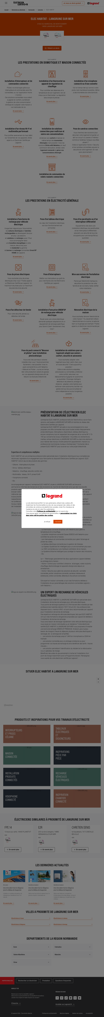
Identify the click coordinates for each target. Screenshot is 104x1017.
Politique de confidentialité (46, 511)
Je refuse (47, 522)
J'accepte (58, 522)
